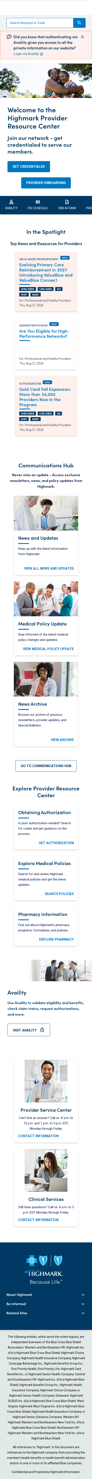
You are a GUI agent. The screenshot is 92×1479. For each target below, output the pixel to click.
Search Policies (59, 894)
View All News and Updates (49, 568)
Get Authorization (56, 843)
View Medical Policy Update (48, 649)
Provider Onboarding (46, 183)
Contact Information (38, 1136)
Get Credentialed (29, 166)
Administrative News (33, 324)
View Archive (62, 740)
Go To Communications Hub (46, 766)
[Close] (82, 37)
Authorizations (30, 383)
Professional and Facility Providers (48, 300)
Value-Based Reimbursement (39, 258)
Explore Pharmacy (56, 939)
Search (79, 22)
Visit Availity (28, 1031)
